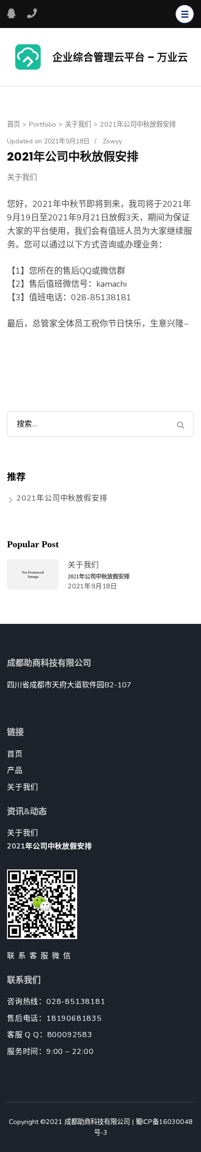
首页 (15, 754)
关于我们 (22, 177)
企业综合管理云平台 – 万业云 (120, 57)
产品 (15, 770)
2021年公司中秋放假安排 (61, 498)
